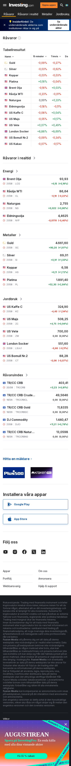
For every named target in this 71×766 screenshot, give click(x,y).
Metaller (47, 14)
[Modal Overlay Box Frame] (34, 743)
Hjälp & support (47, 586)
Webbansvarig (11, 586)
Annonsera (44, 578)
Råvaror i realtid (28, 14)
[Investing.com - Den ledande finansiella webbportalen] (21, 5)
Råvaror (9, 14)
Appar (6, 571)
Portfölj (7, 578)
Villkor (6, 718)
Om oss (42, 571)
